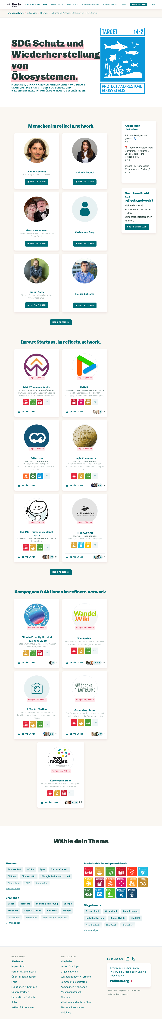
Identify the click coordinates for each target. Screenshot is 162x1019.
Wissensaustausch (71, 992)
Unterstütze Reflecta (23, 997)
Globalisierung (130, 911)
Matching (66, 1012)
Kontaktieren (38, 182)
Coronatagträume (84, 710)
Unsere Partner (20, 992)
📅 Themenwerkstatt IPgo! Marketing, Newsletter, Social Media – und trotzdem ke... (139, 153)
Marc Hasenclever (37, 230)
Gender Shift (92, 911)
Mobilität (135, 918)
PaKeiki (84, 387)
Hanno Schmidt (37, 171)
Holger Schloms (84, 294)
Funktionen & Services (24, 987)
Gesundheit (111, 911)
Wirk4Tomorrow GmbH (36, 387)
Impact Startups (70, 966)
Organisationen (69, 971)
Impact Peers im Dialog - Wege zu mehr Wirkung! (138, 169)
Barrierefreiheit (59, 869)
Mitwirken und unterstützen (76, 1002)
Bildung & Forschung (47, 904)
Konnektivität (117, 918)
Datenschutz (136, 990)
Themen (65, 997)
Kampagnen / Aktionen (74, 987)
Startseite (17, 961)
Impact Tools (18, 966)
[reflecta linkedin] (127, 959)
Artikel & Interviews (22, 1007)
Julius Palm (37, 292)
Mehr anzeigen (60, 322)
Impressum (124, 990)
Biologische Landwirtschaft (55, 876)
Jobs (14, 1002)
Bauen (11, 904)
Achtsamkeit (14, 869)
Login (153, 4)
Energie (68, 904)
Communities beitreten (74, 982)
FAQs (14, 982)
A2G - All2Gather (36, 709)
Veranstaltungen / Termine (76, 976)
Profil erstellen (137, 227)
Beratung (25, 904)
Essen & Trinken (32, 911)
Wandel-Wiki (84, 638)
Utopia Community (85, 458)
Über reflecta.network (23, 976)
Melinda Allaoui (84, 172)
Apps (42, 869)
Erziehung (13, 911)
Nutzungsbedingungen (118, 994)
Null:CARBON (85, 533)
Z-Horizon (37, 458)
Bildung (12, 876)
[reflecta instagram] (134, 959)
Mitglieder (66, 961)
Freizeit (67, 911)
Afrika (30, 869)
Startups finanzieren (72, 1007)
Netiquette (112, 990)
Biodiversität (28, 876)
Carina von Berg (84, 232)
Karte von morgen (61, 780)
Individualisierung (95, 918)
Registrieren (139, 4)
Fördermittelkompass (23, 971)
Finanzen (52, 911)
